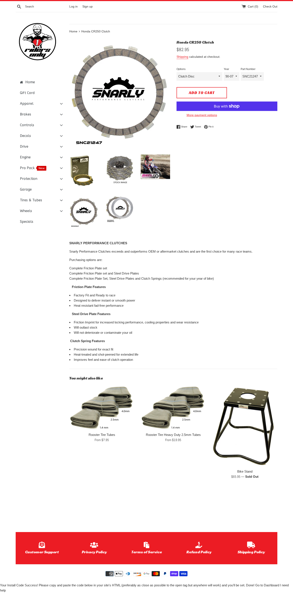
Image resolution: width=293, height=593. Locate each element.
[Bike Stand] (244, 426)
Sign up (87, 6)
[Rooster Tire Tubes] (101, 407)
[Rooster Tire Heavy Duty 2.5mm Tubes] (173, 407)
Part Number (248, 69)
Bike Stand (244, 471)
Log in (73, 6)
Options (181, 69)
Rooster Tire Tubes (102, 435)
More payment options (202, 115)
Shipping (182, 56)
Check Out (270, 6)
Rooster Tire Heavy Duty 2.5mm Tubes (173, 435)
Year (226, 69)
